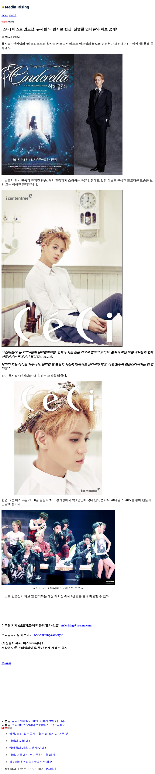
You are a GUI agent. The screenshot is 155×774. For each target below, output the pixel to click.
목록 (8, 663)
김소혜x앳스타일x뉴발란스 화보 (30, 761)
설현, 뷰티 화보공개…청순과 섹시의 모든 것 (38, 733)
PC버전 (51, 768)
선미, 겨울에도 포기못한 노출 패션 (32, 754)
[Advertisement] (32, 674)
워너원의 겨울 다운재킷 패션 (28, 747)
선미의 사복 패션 (20, 740)
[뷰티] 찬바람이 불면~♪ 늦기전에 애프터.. (38, 720)
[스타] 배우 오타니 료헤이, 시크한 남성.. (37, 724)
